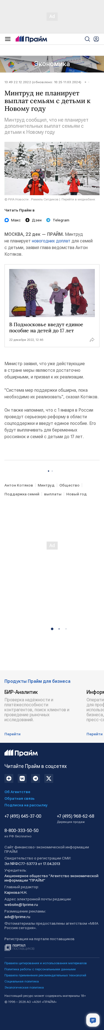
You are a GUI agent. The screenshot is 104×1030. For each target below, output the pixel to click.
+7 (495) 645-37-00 (22, 816)
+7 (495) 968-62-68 (75, 819)
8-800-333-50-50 (21, 833)
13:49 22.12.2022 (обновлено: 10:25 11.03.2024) (42, 82)
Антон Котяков (18, 485)
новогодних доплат (51, 241)
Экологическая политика (24, 987)
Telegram (61, 220)
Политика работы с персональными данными (40, 969)
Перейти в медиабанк (78, 199)
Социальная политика (21, 981)
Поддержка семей (21, 494)
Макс (16, 220)
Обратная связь (19, 798)
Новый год (76, 494)
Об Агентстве (17, 792)
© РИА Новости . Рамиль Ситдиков (31, 199)
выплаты (53, 494)
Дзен (37, 220)
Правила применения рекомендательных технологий (45, 975)
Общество (69, 485)
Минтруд (46, 485)
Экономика (52, 64)
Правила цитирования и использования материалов (45, 963)
